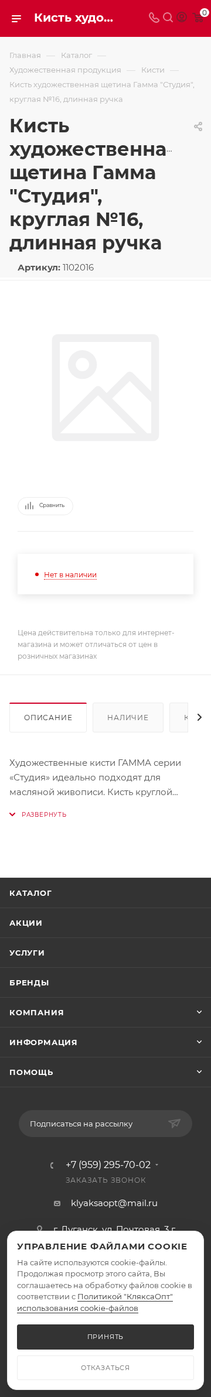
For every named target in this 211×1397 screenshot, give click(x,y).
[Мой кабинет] (181, 18)
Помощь (31, 1072)
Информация (43, 1042)
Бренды (29, 982)
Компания (36, 1012)
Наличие (128, 717)
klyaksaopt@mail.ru (114, 1202)
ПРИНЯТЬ (105, 1337)
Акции (26, 922)
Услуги (27, 952)
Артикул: (39, 267)
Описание (48, 717)
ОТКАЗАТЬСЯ (105, 1368)
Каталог (30, 893)
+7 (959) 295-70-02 (108, 1165)
